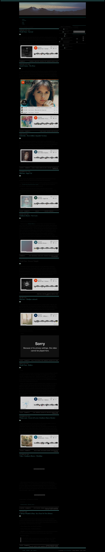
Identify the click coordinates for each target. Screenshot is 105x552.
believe (49, 412)
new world (35, 255)
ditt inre (55, 360)
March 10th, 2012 (24, 363)
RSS (23, 22)
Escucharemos (67, 550)
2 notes (22, 131)
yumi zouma (43, 131)
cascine (42, 61)
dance (56, 546)
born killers (43, 167)
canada (43, 508)
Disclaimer (24, 20)
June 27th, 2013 (24, 134)
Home (23, 19)
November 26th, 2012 (25, 171)
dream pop (55, 413)
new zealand (54, 131)
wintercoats (54, 450)
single (37, 211)
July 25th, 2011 (23, 511)
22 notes (22, 508)
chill (47, 294)
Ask (23, 23)
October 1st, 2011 (24, 454)
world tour (55, 61)
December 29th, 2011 (25, 416)
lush (34, 412)
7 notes (22, 450)
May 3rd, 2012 (23, 297)
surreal (32, 61)
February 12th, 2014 (25, 64)
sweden (49, 61)
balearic (55, 256)
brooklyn (55, 168)
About (23, 24)
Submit (28, 550)
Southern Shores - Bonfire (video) (27, 504)
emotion (37, 61)
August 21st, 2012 (24, 214)
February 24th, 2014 (25, 30)
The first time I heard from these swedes (30, 184)
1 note (21, 211)
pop (45, 61)
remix (38, 450)
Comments (22, 61)
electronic (38, 360)
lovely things (35, 167)
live (35, 508)
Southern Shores (31, 223)
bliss (35, 450)
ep (52, 256)
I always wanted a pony (52, 545)
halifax (38, 508)
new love (40, 255)
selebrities (55, 167)
